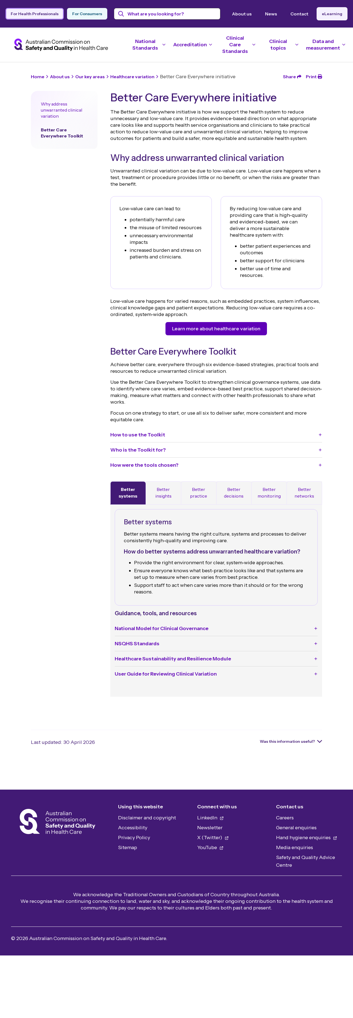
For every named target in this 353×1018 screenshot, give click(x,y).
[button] (216, 434)
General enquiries (296, 828)
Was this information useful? (287, 741)
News (271, 14)
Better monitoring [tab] (269, 493)
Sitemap (127, 847)
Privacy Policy (134, 838)
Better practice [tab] (198, 493)
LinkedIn (207, 818)
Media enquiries (294, 847)
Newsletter (210, 828)
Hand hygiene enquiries (304, 838)
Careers (285, 818)
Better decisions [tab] (234, 493)
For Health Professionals (34, 13)
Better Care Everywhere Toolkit (62, 133)
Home (37, 76)
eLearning (332, 13)
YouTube (207, 847)
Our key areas (90, 76)
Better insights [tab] (163, 493)
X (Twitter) (210, 838)
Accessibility (132, 828)
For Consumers (87, 13)
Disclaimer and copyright (147, 818)
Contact (299, 14)
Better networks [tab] (304, 493)
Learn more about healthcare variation (216, 329)
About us (242, 14)
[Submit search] (121, 14)
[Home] (57, 823)
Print (311, 76)
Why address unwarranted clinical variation (61, 110)
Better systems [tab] (128, 493)
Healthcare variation (132, 76)
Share (289, 76)
